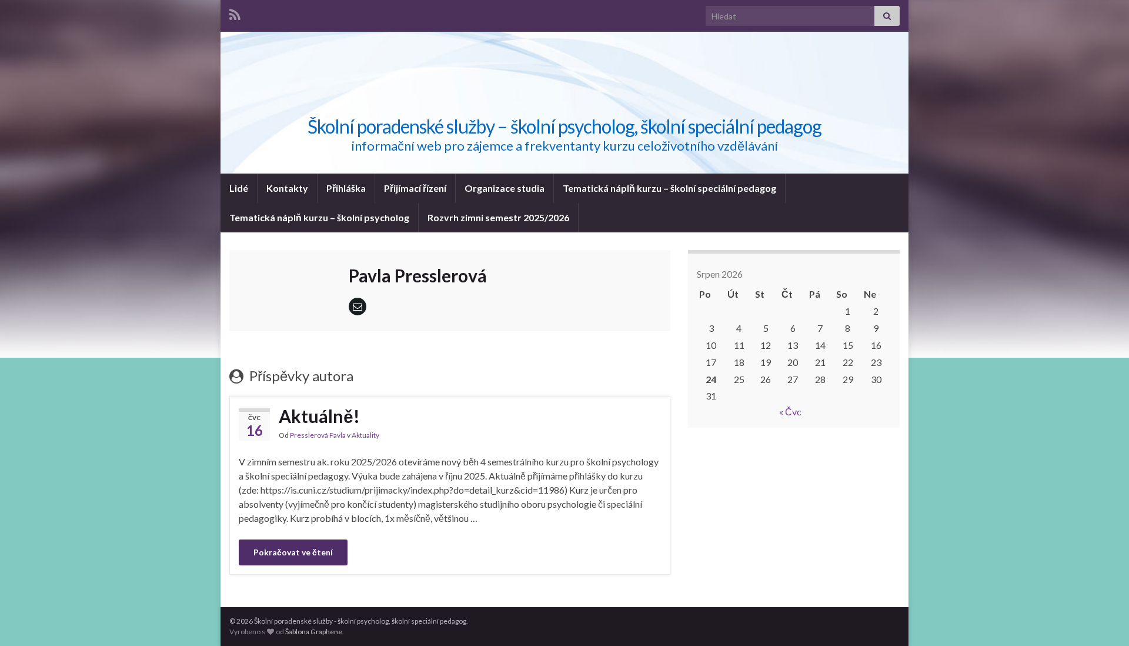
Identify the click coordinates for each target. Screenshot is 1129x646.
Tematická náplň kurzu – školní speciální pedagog (669, 188)
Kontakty (287, 188)
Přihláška (346, 188)
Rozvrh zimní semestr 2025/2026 (498, 217)
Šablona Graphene (313, 631)
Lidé (238, 188)
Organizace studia (505, 188)
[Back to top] (1102, 619)
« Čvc (790, 411)
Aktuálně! (319, 416)
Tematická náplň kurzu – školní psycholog (319, 217)
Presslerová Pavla (318, 435)
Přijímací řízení (415, 188)
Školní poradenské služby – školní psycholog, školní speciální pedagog (564, 126)
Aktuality (365, 435)
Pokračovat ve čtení (293, 552)
